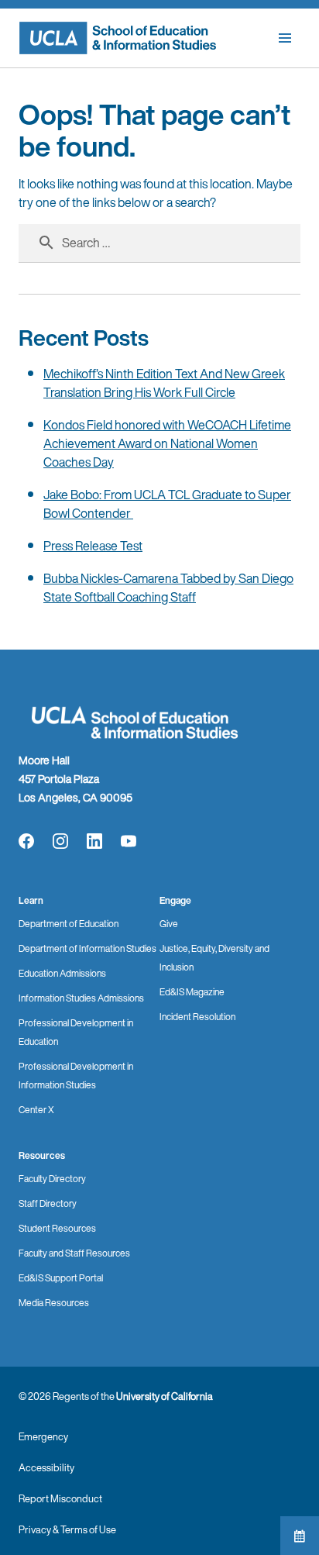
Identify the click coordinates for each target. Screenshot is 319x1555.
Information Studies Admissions (81, 998)
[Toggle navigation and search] (284, 37)
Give (169, 923)
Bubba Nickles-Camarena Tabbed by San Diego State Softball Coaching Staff (168, 587)
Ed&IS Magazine (192, 991)
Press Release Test (92, 545)
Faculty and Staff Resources (74, 1253)
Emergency (43, 1436)
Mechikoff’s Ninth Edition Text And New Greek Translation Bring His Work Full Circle (164, 383)
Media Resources (54, 1302)
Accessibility (46, 1467)
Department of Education (68, 923)
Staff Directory (48, 1203)
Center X (36, 1109)
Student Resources (57, 1228)
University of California (164, 1396)
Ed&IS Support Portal (61, 1277)
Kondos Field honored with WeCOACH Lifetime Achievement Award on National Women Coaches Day (167, 443)
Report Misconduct (60, 1498)
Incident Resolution (197, 1016)
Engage (175, 900)
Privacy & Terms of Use (67, 1529)
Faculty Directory (52, 1178)
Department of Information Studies (87, 948)
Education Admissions (62, 973)
